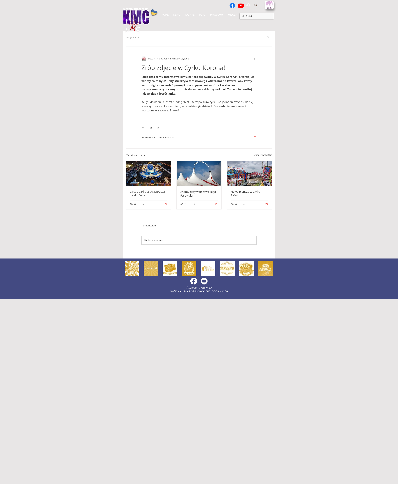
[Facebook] (232, 5)
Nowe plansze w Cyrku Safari (245, 193)
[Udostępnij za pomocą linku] (158, 127)
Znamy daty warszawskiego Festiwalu (198, 193)
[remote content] (199, 114)
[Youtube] (240, 5)
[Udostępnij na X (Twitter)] (150, 127)
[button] (232, 14)
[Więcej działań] (255, 58)
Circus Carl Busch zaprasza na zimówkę (147, 193)
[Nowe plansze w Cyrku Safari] (249, 173)
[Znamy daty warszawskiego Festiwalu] (199, 173)
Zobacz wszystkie (263, 154)
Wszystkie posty (134, 37)
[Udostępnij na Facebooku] (142, 127)
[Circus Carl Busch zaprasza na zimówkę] (148, 173)
